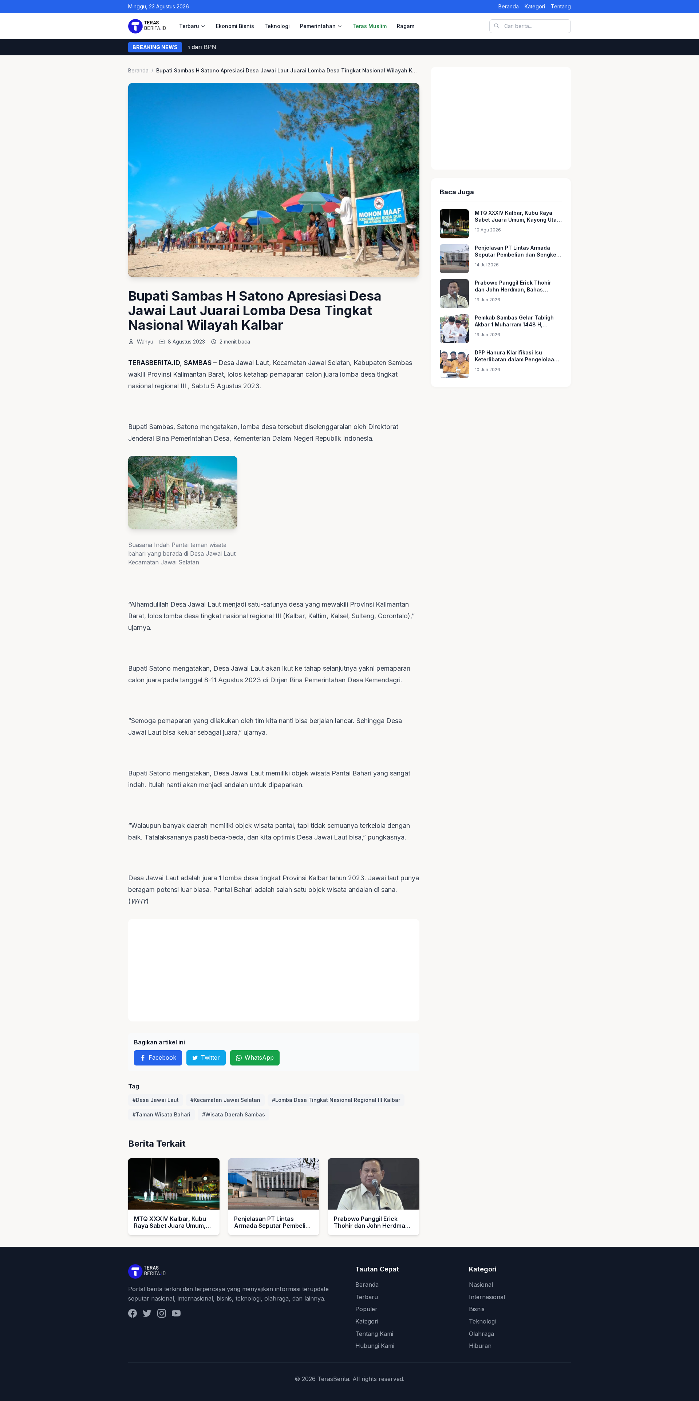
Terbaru (189, 26)
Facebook (162, 1057)
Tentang (561, 6)
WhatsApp (259, 1057)
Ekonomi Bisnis (235, 26)
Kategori (535, 6)
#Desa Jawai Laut (156, 1100)
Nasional (481, 1284)
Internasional (487, 1297)
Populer (366, 1309)
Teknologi (277, 26)
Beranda (508, 6)
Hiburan (480, 1345)
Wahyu (145, 341)
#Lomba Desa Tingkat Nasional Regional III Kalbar (336, 1100)
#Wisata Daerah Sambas (233, 1114)
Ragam (405, 26)
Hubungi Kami (374, 1345)
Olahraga (481, 1333)
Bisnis (477, 1309)
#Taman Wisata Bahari (161, 1114)
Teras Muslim (369, 26)
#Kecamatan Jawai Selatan (225, 1100)
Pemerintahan (318, 26)
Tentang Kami (374, 1333)
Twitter (210, 1057)
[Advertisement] (273, 970)
